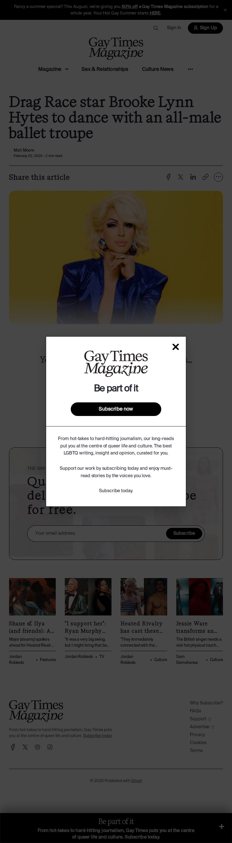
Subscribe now (116, 409)
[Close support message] (175, 347)
